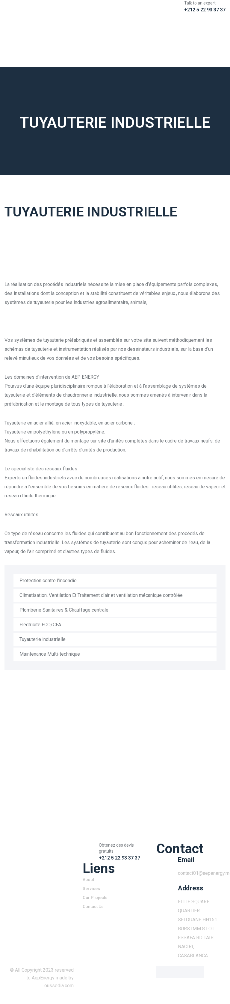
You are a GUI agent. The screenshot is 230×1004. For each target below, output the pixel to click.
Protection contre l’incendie (48, 580)
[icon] (160, 19)
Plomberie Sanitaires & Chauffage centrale (63, 610)
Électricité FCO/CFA (40, 624)
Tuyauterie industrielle (42, 639)
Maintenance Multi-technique (49, 654)
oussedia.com (59, 985)
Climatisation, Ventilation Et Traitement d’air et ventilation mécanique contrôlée (101, 595)
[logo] (38, 21)
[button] (14, 249)
